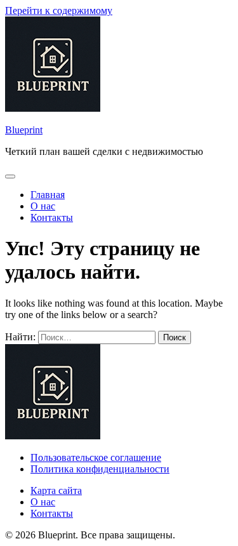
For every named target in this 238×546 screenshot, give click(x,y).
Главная (47, 194)
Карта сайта (56, 490)
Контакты (51, 217)
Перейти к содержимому (58, 10)
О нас (42, 206)
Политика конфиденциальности (99, 468)
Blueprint (24, 129)
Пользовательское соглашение (95, 457)
